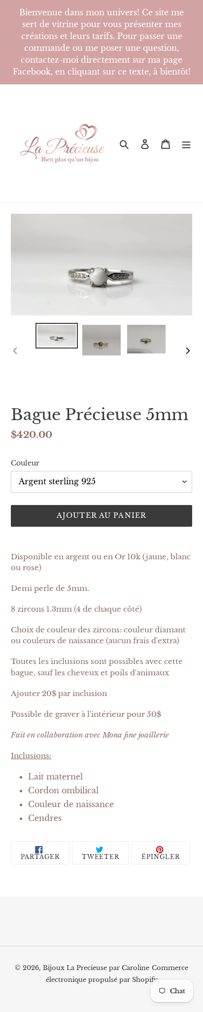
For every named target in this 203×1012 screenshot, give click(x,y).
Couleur (25, 463)
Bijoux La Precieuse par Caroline (96, 968)
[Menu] (186, 144)
